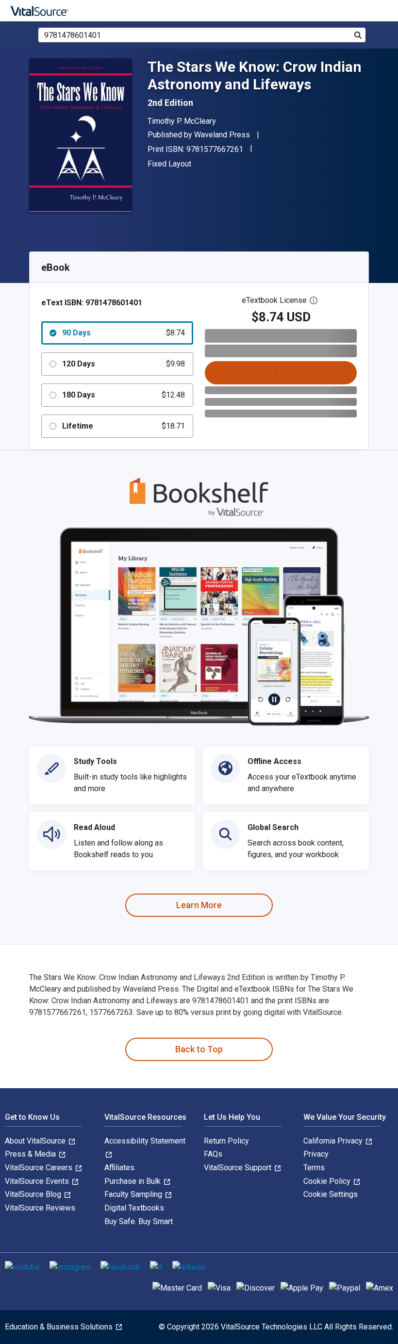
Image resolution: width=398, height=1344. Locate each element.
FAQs (213, 1154)
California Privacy (334, 1140)
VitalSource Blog (34, 1194)
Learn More (199, 905)
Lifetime (123, 426)
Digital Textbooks (134, 1207)
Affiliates (119, 1167)
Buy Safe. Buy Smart (138, 1221)
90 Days (123, 332)
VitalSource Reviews (40, 1207)
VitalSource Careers (39, 1167)
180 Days (123, 394)
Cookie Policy (327, 1181)
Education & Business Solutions (60, 1326)
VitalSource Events (38, 1181)
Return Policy (226, 1140)
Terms (314, 1167)
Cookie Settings (330, 1194)
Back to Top (199, 1049)
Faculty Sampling (134, 1194)
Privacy (316, 1154)
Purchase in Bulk (133, 1181)
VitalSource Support (238, 1167)
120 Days (123, 363)
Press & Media (31, 1154)
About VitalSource (36, 1140)
